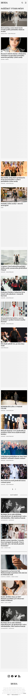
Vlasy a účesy (8, 602)
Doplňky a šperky (5, 59)
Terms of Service (15, 694)
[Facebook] (12, 676)
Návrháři (3, 183)
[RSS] (19, 676)
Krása (2, 602)
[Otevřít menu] (25, 2)
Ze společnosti (4, 520)
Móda (2, 207)
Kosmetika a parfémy (6, 576)
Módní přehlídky (12, 33)
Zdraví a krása (14, 576)
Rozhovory (11, 520)
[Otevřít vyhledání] (22, 2)
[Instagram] (9, 676)
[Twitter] (16, 676)
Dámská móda (4, 33)
